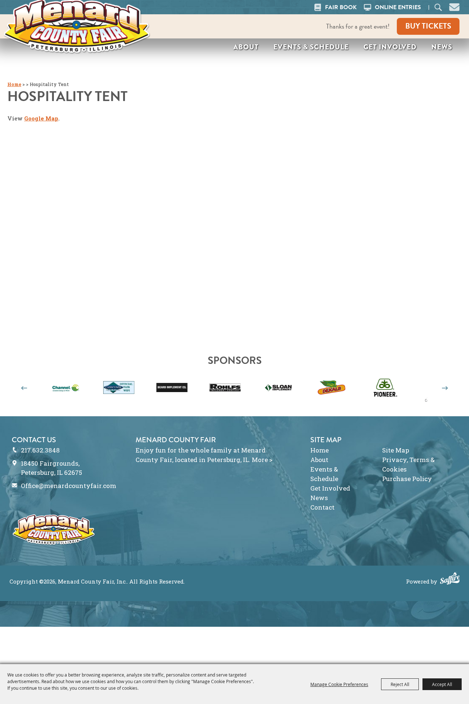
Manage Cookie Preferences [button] (339, 684)
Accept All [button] (442, 684)
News (441, 47)
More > (262, 459)
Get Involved (390, 47)
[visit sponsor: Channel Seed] (44, 388)
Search (438, 7)
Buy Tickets (428, 26)
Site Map (395, 450)
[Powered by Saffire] (450, 579)
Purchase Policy (407, 478)
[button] (454, 6)
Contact (322, 507)
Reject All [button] (400, 684)
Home (14, 84)
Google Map (41, 118)
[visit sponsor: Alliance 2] (416, 388)
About (246, 47)
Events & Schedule (311, 47)
